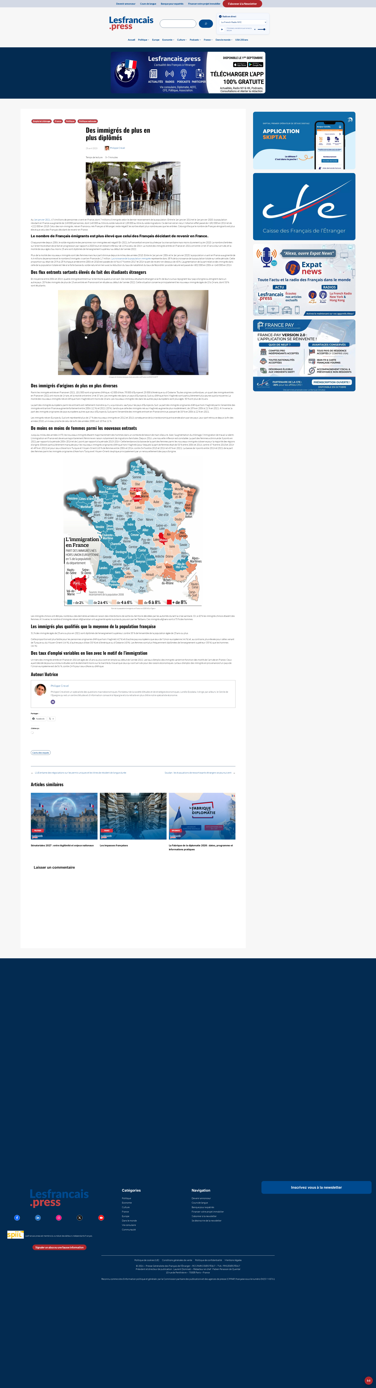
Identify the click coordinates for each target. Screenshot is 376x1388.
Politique (70, 121)
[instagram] (59, 1218)
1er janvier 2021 (42, 219)
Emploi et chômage (41, 121)
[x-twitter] (79, 1218)
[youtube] (101, 1218)
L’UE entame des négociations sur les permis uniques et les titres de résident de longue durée (80, 772)
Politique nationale (87, 121)
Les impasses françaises (114, 845)
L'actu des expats (40, 752)
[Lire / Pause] (222, 29)
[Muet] (255, 29)
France (58, 121)
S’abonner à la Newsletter (242, 3)
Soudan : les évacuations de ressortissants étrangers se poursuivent (198, 772)
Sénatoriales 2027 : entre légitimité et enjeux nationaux (62, 845)
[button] (369, 1381)
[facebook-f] (17, 1218)
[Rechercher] (206, 24)
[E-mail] (53, 702)
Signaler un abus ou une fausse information (59, 1247)
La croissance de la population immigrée (131, 258)
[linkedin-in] (38, 1218)
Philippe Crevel (117, 147)
